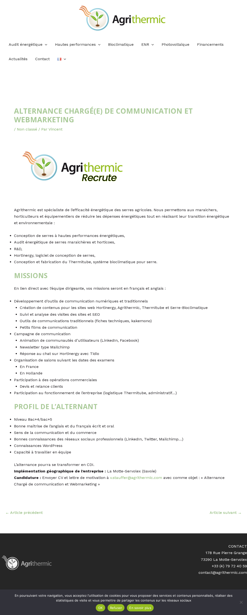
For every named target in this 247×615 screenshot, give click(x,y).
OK (100, 608)
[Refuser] (241, 602)
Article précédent (24, 512)
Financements (210, 44)
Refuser (116, 608)
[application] (44, 44)
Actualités (18, 59)
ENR (145, 44)
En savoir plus (140, 608)
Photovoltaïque (175, 44)
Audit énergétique (25, 44)
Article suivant (226, 512)
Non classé (27, 129)
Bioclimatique (121, 44)
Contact (42, 59)
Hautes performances (75, 44)
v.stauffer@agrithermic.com (136, 477)
